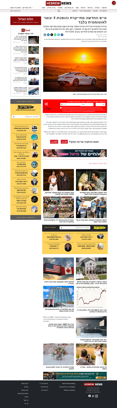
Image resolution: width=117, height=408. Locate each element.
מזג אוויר (95, 11)
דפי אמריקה (44, 390)
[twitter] (51, 34)
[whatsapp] (55, 34)
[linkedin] (48, 34)
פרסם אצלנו (24, 383)
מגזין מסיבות (44, 387)
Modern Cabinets (69, 390)
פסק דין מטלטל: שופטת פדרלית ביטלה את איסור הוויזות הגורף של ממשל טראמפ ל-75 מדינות (20, 89)
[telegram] (58, 34)
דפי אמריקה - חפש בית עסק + (21, 8)
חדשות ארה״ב (43, 383)
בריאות (90, 8)
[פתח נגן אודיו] (114, 3)
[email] (45, 34)
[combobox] (26, 116)
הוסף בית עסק (50, 227)
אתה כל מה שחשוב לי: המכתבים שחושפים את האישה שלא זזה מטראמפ (20, 79)
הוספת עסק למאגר (22, 393)
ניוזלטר (26, 397)
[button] (62, 104)
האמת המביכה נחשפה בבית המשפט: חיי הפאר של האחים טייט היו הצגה (20, 59)
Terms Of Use (92, 111)
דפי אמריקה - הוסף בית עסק (25, 101)
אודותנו (26, 387)
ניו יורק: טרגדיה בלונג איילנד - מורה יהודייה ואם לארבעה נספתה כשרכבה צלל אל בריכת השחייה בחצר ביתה (20, 49)
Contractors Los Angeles (67, 387)
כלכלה (97, 8)
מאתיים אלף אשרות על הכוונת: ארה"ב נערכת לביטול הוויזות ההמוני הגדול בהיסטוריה (20, 69)
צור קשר (25, 400)
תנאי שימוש (25, 390)
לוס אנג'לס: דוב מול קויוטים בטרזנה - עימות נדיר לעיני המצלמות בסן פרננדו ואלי (20, 38)
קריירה (26, 403)
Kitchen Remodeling (68, 383)
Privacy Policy (85, 111)
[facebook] (62, 34)
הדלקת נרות (103, 11)
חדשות (104, 8)
